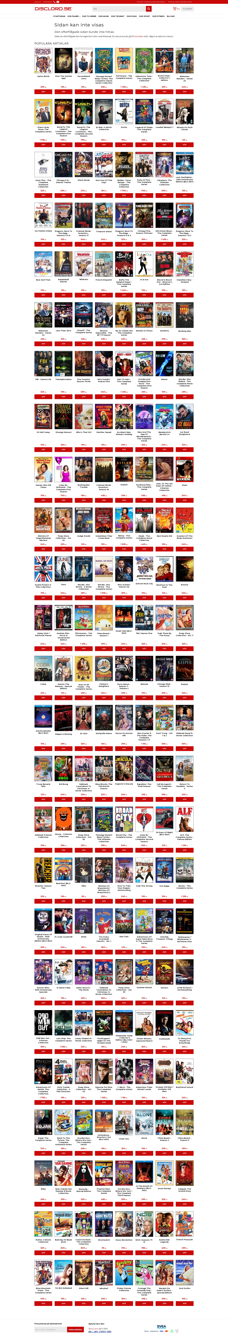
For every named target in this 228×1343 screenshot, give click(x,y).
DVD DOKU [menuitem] (132, 16)
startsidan (139, 36)
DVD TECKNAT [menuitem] (117, 16)
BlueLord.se (93, 1329)
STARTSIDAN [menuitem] (59, 16)
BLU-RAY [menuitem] (171, 16)
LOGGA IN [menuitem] (37, 2)
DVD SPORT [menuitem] (144, 16)
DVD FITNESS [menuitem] (158, 16)
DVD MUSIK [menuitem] (104, 16)
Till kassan (187, 9)
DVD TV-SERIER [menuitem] (89, 16)
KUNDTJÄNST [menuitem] (47, 2)
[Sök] (149, 9)
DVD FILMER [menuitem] (73, 16)
